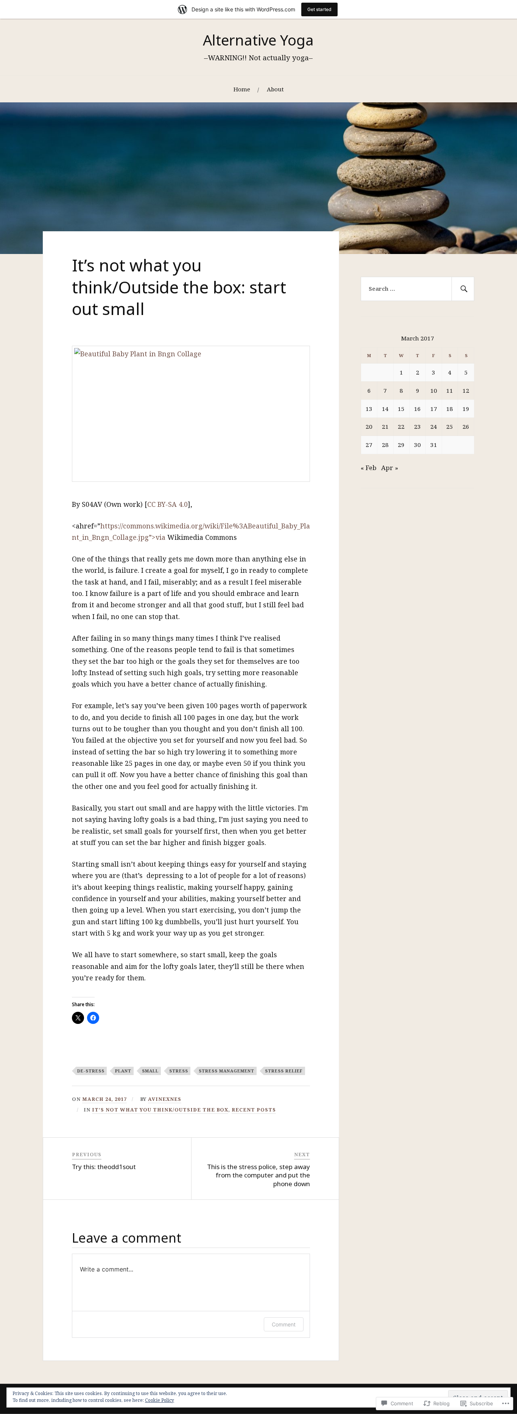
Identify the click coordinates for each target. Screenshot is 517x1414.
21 (385, 426)
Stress (178, 1071)
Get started (319, 9)
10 (433, 390)
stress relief (284, 1071)
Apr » (389, 467)
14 (385, 408)
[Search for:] (417, 289)
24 (433, 426)
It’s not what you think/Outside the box (160, 1109)
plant (123, 1071)
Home (242, 89)
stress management (226, 1071)
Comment (284, 1324)
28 (385, 444)
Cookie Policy (159, 1400)
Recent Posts (254, 1109)
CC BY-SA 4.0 (167, 504)
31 (433, 444)
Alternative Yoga (258, 40)
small (150, 1071)
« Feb (369, 467)
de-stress (90, 1071)
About (275, 89)
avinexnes (164, 1099)
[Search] (463, 289)
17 (433, 408)
